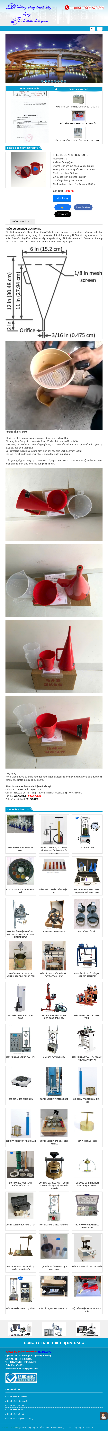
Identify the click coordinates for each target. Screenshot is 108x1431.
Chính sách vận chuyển (17, 1401)
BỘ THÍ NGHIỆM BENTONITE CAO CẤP (78, 107)
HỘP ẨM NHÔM (78, 140)
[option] (30, 127)
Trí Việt (15, 1427)
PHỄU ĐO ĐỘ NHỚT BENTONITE (70, 155)
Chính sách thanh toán (17, 1397)
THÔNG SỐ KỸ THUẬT (22, 222)
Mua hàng (62, 198)
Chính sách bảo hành (16, 1405)
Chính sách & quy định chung (20, 1418)
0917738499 (20, 796)
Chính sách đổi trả (15, 1410)
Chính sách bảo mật (16, 1414)
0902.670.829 (94, 7)
